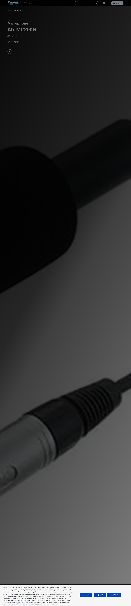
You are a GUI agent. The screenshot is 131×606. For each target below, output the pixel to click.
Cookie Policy (16, 602)
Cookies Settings (86, 595)
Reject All (100, 595)
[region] (65, 595)
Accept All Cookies (114, 595)
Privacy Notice (28, 602)
